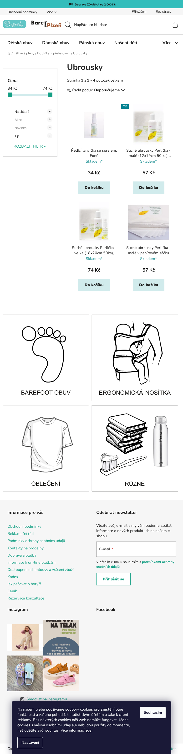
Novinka (33, 128)
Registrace (163, 11)
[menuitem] (20, 43)
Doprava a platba (21, 555)
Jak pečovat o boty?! (24, 584)
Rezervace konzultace (25, 598)
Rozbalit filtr (28, 146)
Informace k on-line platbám (31, 562)
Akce (33, 120)
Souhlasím (153, 712)
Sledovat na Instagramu (46, 699)
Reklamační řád (20, 533)
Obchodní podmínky (22, 12)
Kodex (12, 576)
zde (89, 730)
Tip (33, 136)
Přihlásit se (113, 579)
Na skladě (33, 111)
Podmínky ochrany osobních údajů (36, 540)
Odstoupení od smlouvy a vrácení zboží (40, 569)
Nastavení (30, 742)
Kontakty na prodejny (25, 548)
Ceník (12, 591)
